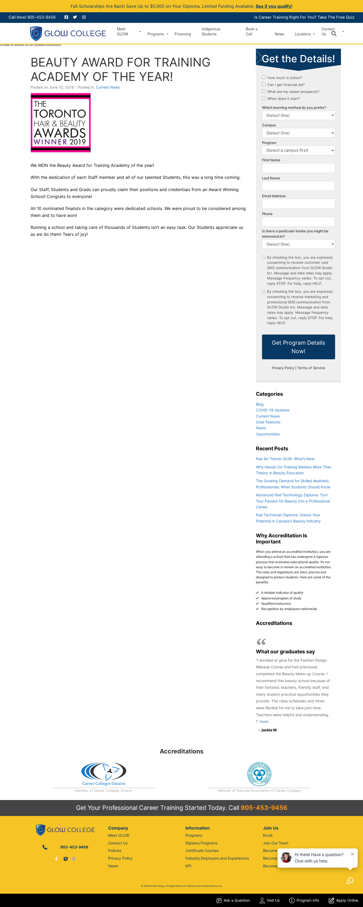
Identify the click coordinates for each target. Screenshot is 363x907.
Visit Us (273, 900)
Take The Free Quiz (336, 17)
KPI (188, 866)
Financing (183, 33)
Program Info (308, 900)
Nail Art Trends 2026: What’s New (285, 458)
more (264, 721)
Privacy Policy (120, 858)
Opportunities (268, 434)
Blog (260, 404)
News (279, 33)
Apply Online (347, 900)
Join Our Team (275, 843)
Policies (114, 850)
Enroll (267, 835)
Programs (155, 33)
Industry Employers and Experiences (217, 858)
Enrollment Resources (210, 886)
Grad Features (268, 422)
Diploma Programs (201, 843)
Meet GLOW (122, 31)
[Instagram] (73, 858)
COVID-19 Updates (272, 410)
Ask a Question (237, 900)
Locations (303, 33)
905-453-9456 (41, 17)
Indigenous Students (211, 31)
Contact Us (118, 843)
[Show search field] (338, 33)
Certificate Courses (202, 850)
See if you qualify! (274, 6)
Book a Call (252, 31)
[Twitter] (65, 858)
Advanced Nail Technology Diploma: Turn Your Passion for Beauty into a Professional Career (293, 501)
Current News (108, 87)
